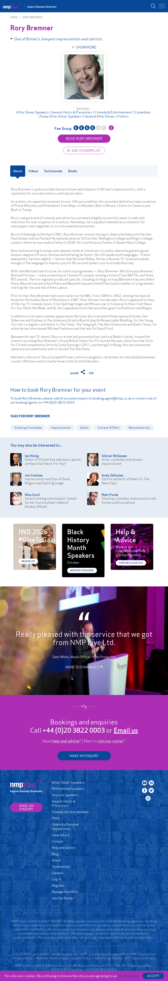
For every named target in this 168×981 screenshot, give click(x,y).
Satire (84, 427)
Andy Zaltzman (113, 475)
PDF (91, 373)
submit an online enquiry (70, 398)
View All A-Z (61, 835)
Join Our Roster (63, 898)
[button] (162, 6)
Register (58, 885)
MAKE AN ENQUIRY (84, 756)
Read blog (28, 561)
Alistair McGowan (114, 456)
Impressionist (61, 427)
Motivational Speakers (68, 788)
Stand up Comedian (28, 427)
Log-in (56, 879)
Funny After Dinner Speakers (61, 116)
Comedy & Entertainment (113, 112)
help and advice (65, 741)
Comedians (143, 112)
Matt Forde (110, 495)
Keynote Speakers (65, 795)
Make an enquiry (26, 807)
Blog (55, 854)
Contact (58, 841)
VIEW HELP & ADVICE (131, 562)
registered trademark (109, 954)
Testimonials (61, 866)
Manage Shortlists (65, 892)
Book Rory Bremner (84, 138)
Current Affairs (109, 427)
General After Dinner (100, 116)
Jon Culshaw (34, 475)
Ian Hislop (32, 456)
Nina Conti (32, 495)
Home (14, 17)
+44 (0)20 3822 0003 (58, 402)
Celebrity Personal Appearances (65, 826)
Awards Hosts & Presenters (72, 112)
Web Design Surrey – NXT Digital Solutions (125, 958)
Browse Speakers (82, 570)
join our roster (110, 741)
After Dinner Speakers (32, 112)
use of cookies (128, 976)
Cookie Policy (81, 958)
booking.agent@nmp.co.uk (111, 398)
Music (56, 818)
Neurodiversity (139, 427)
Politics (123, 116)
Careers (57, 873)
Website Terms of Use (52, 958)
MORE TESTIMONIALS (82, 667)
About (56, 860)
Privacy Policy (22, 958)
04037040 (59, 969)
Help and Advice (63, 847)
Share (74, 373)
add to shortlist (86, 150)
